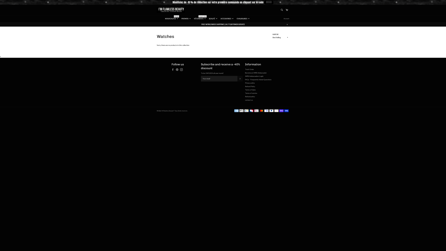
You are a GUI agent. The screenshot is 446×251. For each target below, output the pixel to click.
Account (286, 19)
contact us (249, 100)
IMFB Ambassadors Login (254, 76)
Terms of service (251, 93)
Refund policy (250, 96)
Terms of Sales (250, 90)
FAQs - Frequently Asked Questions (258, 80)
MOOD (269, 2)
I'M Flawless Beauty (167, 111)
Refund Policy (250, 86)
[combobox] (281, 10)
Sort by (276, 34)
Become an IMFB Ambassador (256, 73)
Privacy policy (250, 83)
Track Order (249, 69)
